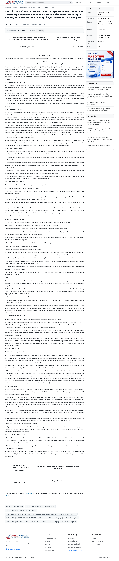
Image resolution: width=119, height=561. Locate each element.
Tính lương (71, 538)
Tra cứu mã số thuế (74, 544)
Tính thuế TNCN (73, 541)
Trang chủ (8, 7)
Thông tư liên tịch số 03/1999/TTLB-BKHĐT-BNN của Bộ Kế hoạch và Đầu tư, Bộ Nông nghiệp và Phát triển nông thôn (42, 518)
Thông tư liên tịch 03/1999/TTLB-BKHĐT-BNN (40, 506)
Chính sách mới (49, 550)
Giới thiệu (94, 538)
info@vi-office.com (14, 549)
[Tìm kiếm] (66, 2)
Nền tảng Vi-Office (97, 541)
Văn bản (78, 2)
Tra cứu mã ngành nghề (75, 547)
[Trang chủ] (14, 2)
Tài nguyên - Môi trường (27, 7)
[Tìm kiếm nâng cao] (70, 2)
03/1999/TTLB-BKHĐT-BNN (14, 506)
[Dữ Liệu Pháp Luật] (17, 536)
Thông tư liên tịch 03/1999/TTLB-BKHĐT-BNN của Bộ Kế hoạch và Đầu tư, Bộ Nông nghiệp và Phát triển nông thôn (41, 514)
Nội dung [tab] (8, 24)
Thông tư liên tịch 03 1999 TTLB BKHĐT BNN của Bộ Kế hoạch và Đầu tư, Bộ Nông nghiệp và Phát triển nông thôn (41, 522)
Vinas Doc (29, 493)
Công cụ (108, 2)
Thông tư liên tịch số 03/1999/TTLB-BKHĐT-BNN (21, 510)
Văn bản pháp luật (50, 538)
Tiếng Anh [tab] (16, 24)
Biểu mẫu (99, 2)
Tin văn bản (48, 547)
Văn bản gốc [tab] (25, 24)
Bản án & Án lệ (49, 541)
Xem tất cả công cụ (74, 550)
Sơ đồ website (96, 544)
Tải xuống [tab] (42, 24)
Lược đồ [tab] (34, 24)
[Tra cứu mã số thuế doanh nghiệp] (100, 64)
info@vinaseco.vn (10, 496)
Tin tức (88, 2)
